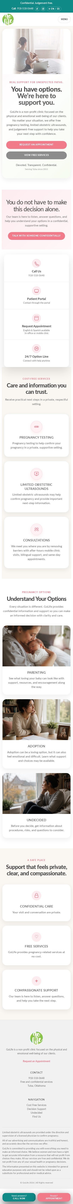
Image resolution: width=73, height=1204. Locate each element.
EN (52, 9)
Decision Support (36, 1109)
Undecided (36, 1113)
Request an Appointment (36, 145)
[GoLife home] (8, 19)
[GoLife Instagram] (43, 9)
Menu (64, 19)
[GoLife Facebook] (37, 9)
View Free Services (36, 155)
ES (58, 9)
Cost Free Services (36, 1105)
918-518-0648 (22, 8)
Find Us (36, 1117)
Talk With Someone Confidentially (36, 236)
